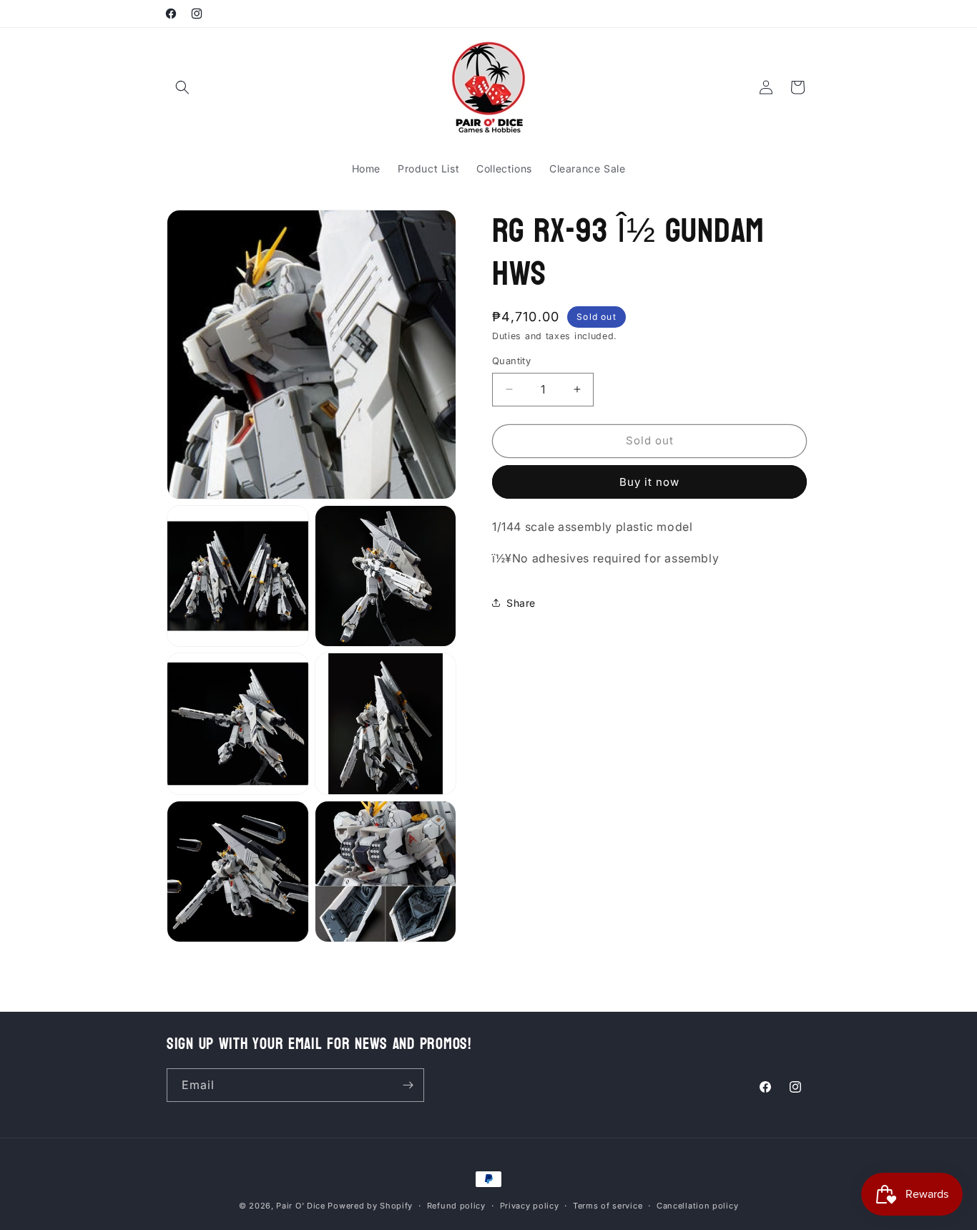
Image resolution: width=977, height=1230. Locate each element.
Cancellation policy (697, 1205)
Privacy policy (529, 1205)
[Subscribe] (407, 1085)
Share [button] (521, 603)
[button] (182, 87)
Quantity (511, 360)
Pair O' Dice (300, 1206)
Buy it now (649, 482)
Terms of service (607, 1205)
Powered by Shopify (370, 1206)
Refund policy (456, 1205)
